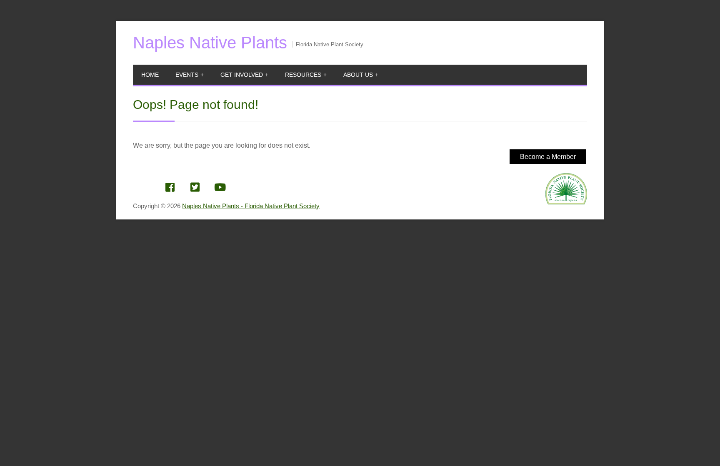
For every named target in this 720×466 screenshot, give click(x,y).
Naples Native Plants (210, 42)
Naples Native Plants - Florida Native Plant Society (251, 205)
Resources (303, 74)
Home (150, 74)
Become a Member (548, 156)
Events (186, 74)
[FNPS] (566, 198)
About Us (358, 74)
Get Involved (241, 74)
